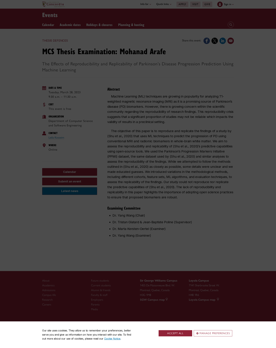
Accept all (175, 333)
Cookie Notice (112, 338)
